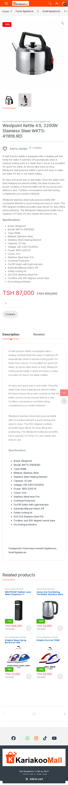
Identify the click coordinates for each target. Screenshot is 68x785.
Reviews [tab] (39, 334)
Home (5, 11)
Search (50, 3)
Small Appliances (51, 11)
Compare (37, 147)
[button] (62, 23)
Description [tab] (10, 334)
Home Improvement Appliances (17, 121)
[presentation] (65, 714)
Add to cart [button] (29, 628)
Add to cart (36, 779)
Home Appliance (24, 11)
